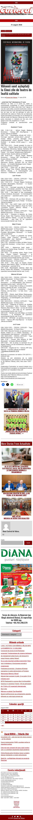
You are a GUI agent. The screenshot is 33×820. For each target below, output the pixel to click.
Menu (16, 3)
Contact (16, 805)
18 (8, 718)
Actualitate (9, 31)
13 (17, 716)
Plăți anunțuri (16, 807)
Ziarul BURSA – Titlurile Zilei (16, 733)
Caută (2, 540)
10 (3, 716)
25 (8, 720)
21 (22, 718)
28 (22, 720)
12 (13, 716)
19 (13, 718)
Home (3, 31)
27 (17, 720)
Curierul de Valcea (11, 97)
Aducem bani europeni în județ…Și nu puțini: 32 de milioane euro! (16, 494)
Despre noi (16, 801)
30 (30, 720)
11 (8, 716)
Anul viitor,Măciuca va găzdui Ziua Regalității (16, 517)
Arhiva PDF (16, 802)
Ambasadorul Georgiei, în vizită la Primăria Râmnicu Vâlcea (16, 410)
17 (3, 718)
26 (13, 720)
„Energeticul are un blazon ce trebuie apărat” (16, 432)
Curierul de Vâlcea (19, 818)
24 (3, 720)
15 (26, 716)
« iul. (2, 725)
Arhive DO (16, 804)
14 (22, 716)
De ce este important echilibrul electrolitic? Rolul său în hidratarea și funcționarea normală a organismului (16, 469)
